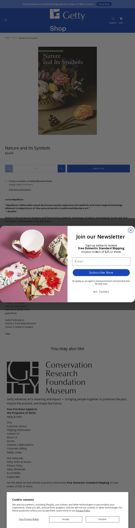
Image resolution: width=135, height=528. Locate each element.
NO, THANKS (101, 291)
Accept (65, 519)
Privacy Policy (83, 510)
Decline (102, 519)
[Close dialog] (130, 230)
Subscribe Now (101, 272)
